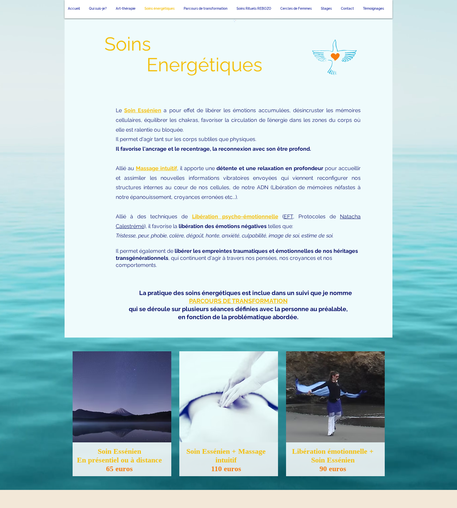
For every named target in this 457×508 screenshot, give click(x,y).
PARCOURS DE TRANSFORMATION (238, 300)
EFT (288, 216)
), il (148, 226)
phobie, (159, 235)
